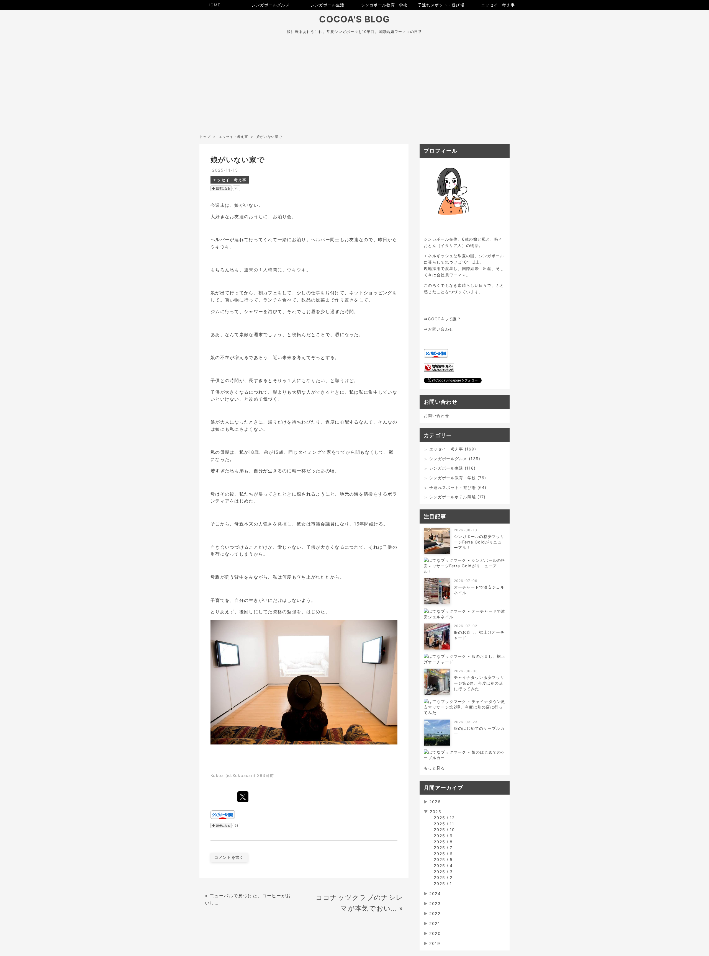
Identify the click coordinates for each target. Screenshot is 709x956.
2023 (435, 903)
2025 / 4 (443, 865)
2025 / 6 (443, 853)
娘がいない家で (237, 159)
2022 (435, 913)
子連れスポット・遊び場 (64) (457, 487)
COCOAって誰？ (444, 318)
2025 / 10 (444, 829)
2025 (435, 811)
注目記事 (435, 516)
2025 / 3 (443, 871)
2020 (435, 933)
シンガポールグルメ (270, 4)
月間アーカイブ (443, 787)
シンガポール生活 (327, 4)
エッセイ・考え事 (498, 4)
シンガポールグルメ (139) (454, 458)
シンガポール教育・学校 (384, 4)
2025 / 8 (443, 841)
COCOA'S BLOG (354, 19)
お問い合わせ (440, 329)
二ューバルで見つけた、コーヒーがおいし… (248, 899)
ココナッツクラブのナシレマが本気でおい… (359, 902)
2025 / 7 (443, 847)
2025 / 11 (444, 823)
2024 (435, 893)
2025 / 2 (443, 877)
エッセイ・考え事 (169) (452, 449)
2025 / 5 (443, 859)
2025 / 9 (443, 835)
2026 (435, 801)
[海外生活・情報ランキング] (439, 370)
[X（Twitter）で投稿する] (242, 796)
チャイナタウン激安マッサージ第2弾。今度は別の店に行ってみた (479, 683)
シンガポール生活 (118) (452, 468)
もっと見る (434, 768)
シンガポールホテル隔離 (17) (457, 496)
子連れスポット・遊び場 (441, 4)
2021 (434, 923)
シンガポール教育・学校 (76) (457, 477)
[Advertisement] (354, 91)
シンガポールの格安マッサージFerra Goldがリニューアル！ (479, 542)
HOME (213, 4)
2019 (434, 943)
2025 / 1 (443, 883)
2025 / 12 (444, 817)
